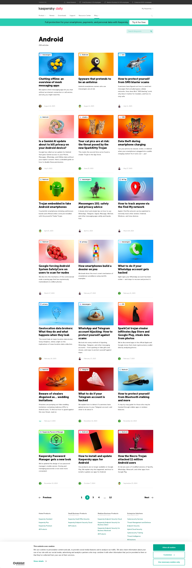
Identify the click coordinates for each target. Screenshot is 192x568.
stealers (85, 117)
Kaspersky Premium (45, 526)
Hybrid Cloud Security (134, 529)
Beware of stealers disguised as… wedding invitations (54, 397)
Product (41, 15)
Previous (46, 497)
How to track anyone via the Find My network (133, 205)
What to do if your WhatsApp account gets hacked (133, 269)
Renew (52, 15)
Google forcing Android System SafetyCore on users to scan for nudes (54, 269)
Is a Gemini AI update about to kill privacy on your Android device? (54, 144)
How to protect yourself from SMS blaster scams (134, 80)
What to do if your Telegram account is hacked (91, 397)
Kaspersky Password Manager (52, 432)
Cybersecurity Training (135, 533)
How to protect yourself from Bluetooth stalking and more (134, 397)
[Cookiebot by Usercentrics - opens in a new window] (19, 563)
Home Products (71, 2)
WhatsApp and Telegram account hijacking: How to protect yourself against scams (95, 333)
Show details (39, 561)
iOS (122, 304)
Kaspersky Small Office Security (78, 519)
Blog (95, 15)
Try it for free (139, 22)
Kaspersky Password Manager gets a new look (55, 457)
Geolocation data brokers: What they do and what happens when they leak (56, 332)
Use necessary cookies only (169, 562)
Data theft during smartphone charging (132, 143)
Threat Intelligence (134, 536)
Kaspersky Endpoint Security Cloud (80, 522)
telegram (85, 369)
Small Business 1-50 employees (91, 2)
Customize (168, 555)
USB (123, 117)
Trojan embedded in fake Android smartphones (55, 205)
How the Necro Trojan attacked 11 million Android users (132, 459)
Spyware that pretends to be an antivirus (94, 80)
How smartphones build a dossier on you (94, 267)
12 (110, 497)
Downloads (62, 15)
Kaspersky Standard (45, 519)
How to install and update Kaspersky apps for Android (95, 459)
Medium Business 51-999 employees (118, 2)
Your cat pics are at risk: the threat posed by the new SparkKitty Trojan (93, 144)
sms (123, 55)
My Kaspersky (146, 9)
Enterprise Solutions (135, 513)
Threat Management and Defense (139, 522)
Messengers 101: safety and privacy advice (93, 205)
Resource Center (85, 15)
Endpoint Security (133, 526)
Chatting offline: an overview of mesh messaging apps (51, 82)
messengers (46, 55)
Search (151, 31)
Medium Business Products (108, 513)
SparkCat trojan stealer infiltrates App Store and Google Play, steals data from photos (133, 333)
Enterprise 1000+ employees (143, 2)
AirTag (123, 179)
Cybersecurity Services (135, 519)
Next (147, 497)
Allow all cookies (169, 547)
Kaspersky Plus (44, 522)
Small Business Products (77, 513)
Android (85, 55)
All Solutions (131, 539)
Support (72, 15)
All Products (43, 529)
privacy (84, 242)
